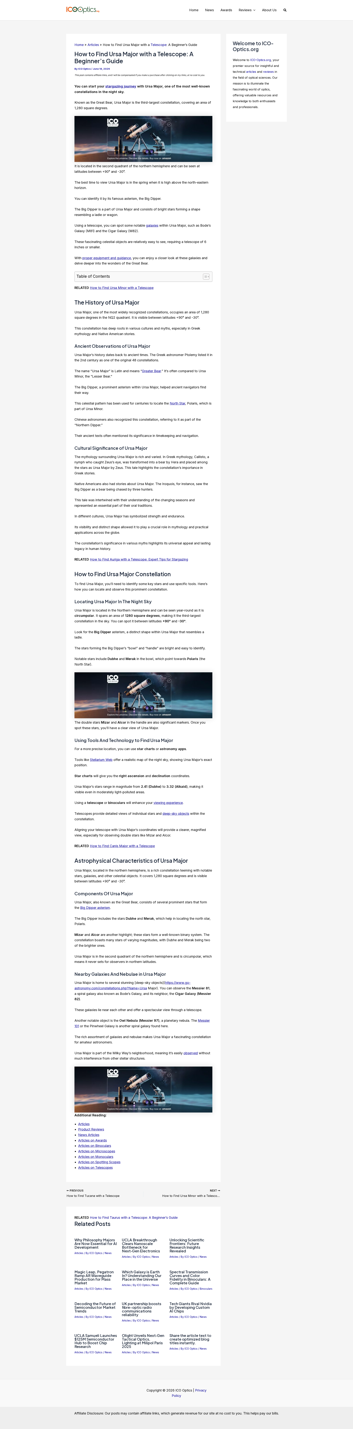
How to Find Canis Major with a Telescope (122, 846)
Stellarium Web (101, 760)
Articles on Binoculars (94, 1146)
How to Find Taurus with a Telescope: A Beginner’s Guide (134, 1217)
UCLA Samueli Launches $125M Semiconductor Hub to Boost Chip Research (95, 1341)
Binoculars (206, 1288)
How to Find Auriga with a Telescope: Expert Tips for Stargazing (139, 559)
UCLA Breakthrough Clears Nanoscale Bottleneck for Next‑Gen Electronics (141, 1245)
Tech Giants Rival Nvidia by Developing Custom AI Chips (191, 1307)
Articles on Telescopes (95, 1167)
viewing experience (168, 803)
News (108, 1253)
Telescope (158, 45)
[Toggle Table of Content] (204, 276)
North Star (177, 403)
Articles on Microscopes (96, 1151)
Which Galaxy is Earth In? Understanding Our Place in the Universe (141, 1275)
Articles (84, 1124)
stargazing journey (120, 86)
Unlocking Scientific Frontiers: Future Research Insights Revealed (187, 1245)
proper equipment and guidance (106, 258)
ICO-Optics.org (260, 60)
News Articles (88, 1135)
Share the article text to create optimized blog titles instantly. (190, 1339)
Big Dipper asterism (95, 908)
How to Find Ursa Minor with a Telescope (122, 288)
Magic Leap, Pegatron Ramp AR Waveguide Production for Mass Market (94, 1277)
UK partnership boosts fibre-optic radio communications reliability (141, 1309)
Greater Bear (151, 371)
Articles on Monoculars (95, 1157)
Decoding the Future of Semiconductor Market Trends (95, 1307)
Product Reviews (91, 1129)
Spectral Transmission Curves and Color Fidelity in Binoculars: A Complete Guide (190, 1277)
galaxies (152, 225)
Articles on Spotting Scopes (99, 1162)
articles (251, 72)
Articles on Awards (92, 1140)
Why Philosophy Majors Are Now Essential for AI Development (95, 1243)
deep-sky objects (176, 813)
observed (190, 1053)
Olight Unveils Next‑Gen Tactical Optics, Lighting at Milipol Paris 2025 (143, 1341)
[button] (253, 10)
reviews (268, 72)
